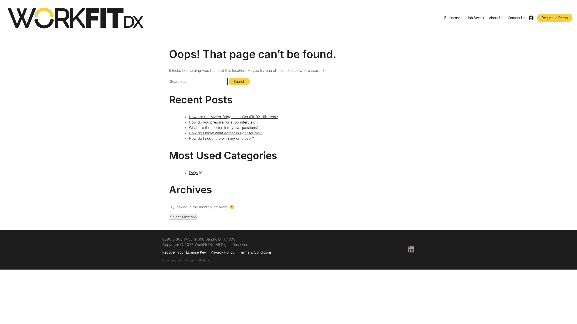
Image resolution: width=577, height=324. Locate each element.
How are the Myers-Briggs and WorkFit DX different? (233, 117)
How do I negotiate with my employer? (221, 138)
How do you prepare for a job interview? (223, 122)
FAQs (193, 173)
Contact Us (516, 18)
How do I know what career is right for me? (225, 133)
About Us (496, 18)
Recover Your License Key (184, 252)
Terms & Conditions (255, 252)
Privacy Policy (222, 252)
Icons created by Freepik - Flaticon (186, 260)
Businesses (453, 18)
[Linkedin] (411, 249)
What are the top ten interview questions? (224, 127)
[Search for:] (199, 81)
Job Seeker (475, 18)
